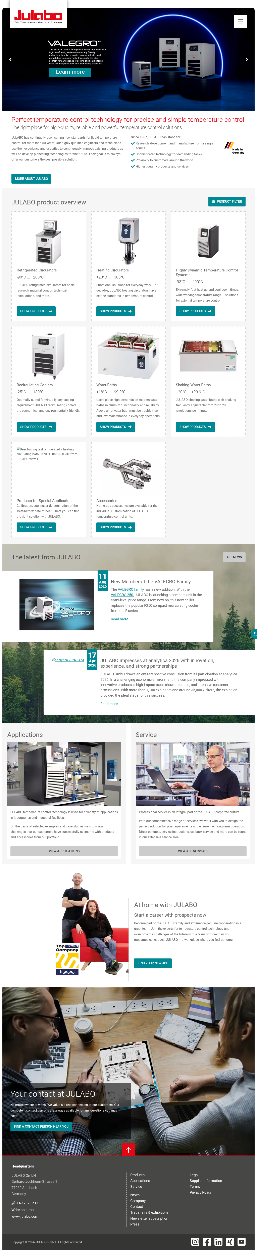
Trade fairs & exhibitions (149, 1212)
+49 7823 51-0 (28, 1203)
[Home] (38, 14)
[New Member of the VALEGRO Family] (56, 604)
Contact (136, 1206)
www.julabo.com (24, 1216)
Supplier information (206, 1181)
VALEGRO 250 (122, 595)
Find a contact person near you (41, 1126)
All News (234, 557)
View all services (193, 851)
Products (137, 1175)
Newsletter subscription (149, 1218)
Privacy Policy (201, 1192)
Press (134, 1224)
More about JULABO (31, 179)
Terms (195, 1186)
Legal (194, 1175)
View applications (64, 851)
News (135, 1195)
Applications (140, 1181)
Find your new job (153, 963)
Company (138, 1201)
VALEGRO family (131, 589)
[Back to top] (128, 1149)
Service (136, 1186)
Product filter (229, 201)
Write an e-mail (23, 1210)
